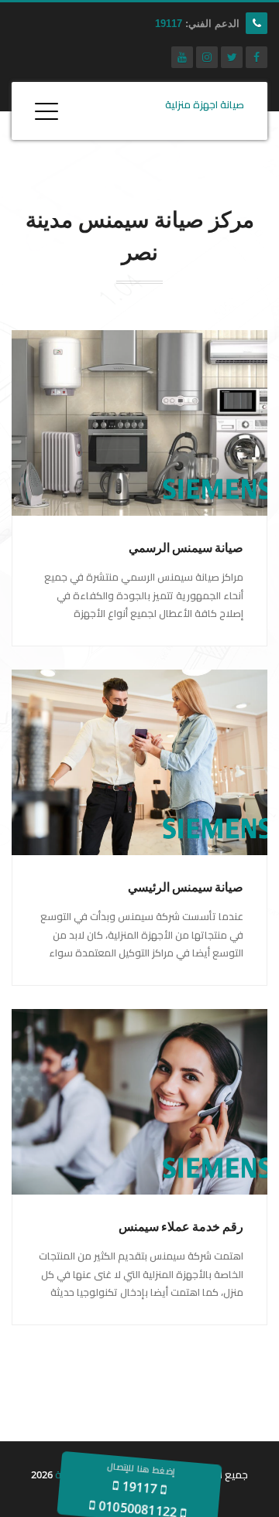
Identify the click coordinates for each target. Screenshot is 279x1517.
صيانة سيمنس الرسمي (186, 547)
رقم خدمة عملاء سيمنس (181, 1226)
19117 (168, 23)
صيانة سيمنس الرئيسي (185, 887)
